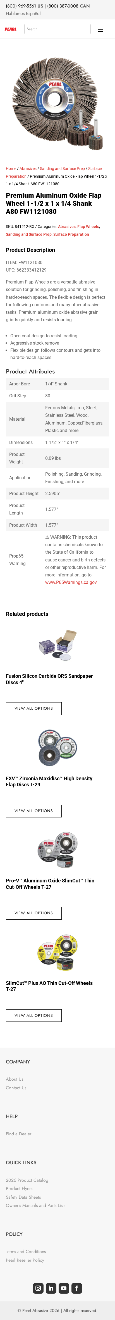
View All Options (34, 708)
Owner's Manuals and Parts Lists (35, 1205)
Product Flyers (19, 1188)
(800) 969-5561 (21, 6)
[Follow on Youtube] (64, 1288)
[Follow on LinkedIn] (51, 1288)
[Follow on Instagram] (38, 1288)
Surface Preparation (71, 234)
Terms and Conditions (26, 1251)
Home (11, 168)
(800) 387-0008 (62, 6)
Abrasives (28, 168)
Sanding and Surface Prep (62, 168)
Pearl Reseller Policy (25, 1260)
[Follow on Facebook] (76, 1288)
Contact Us (16, 1088)
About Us (14, 1079)
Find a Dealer (18, 1134)
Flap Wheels (88, 226)
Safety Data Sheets (23, 1197)
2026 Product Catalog (27, 1180)
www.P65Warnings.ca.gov (71, 582)
